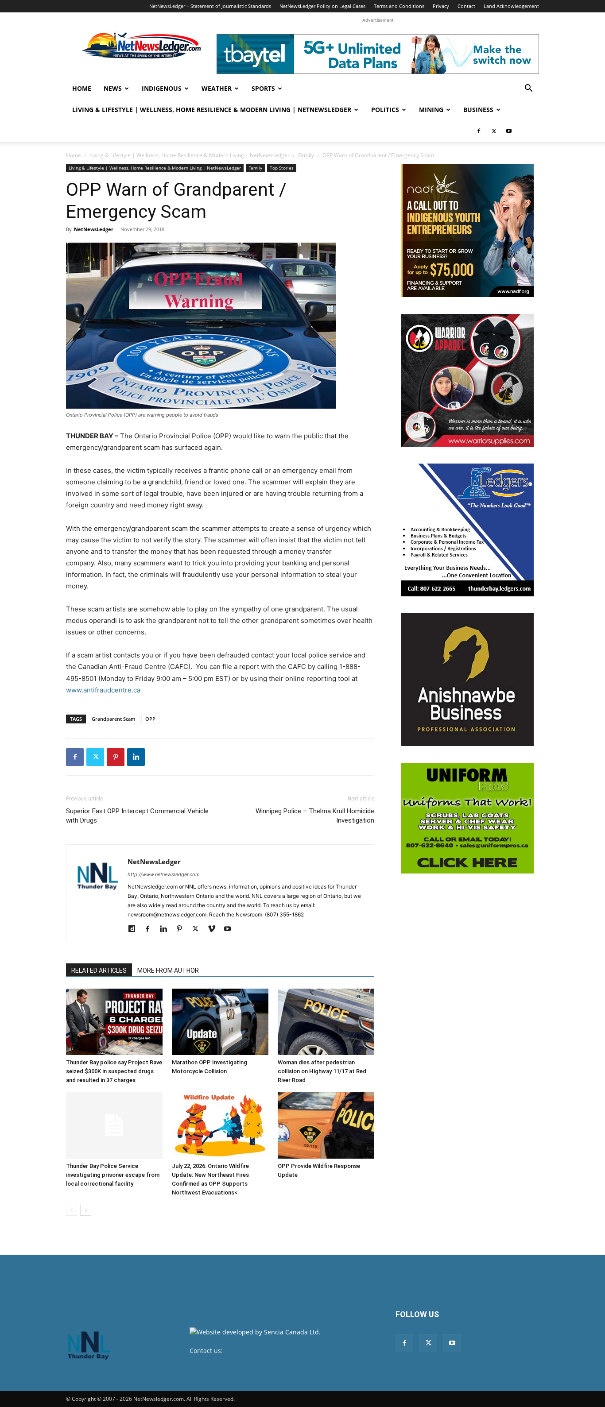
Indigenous (162, 88)
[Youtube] (509, 131)
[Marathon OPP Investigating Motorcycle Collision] (220, 1022)
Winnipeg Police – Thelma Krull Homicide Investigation (315, 815)
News (113, 88)
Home (81, 88)
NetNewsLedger (93, 229)
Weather (217, 88)
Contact (466, 6)
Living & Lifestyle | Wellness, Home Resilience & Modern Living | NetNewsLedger (211, 109)
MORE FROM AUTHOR (168, 970)
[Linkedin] (136, 757)
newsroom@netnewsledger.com (272, 1350)
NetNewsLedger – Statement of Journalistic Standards (210, 6)
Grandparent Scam (114, 718)
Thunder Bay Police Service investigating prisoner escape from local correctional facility (112, 1175)
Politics (385, 109)
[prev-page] (71, 1210)
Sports (263, 88)
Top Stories (282, 168)
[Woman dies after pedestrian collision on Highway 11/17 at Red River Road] (326, 1022)
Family (306, 155)
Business (478, 109)
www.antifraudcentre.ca (103, 690)
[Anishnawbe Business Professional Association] (467, 679)
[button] (528, 89)
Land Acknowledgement (511, 6)
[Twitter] (493, 131)
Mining (431, 109)
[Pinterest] (115, 757)
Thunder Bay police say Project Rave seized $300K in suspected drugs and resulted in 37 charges (114, 1071)
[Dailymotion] (135, 929)
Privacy (441, 6)
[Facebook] (478, 131)
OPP (150, 718)
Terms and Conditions (399, 6)
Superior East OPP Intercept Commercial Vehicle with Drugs (137, 815)
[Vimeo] (214, 929)
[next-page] (85, 1210)
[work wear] (467, 380)
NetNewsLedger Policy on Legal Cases (322, 6)
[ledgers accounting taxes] (467, 530)
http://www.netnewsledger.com (164, 874)
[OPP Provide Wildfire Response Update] (326, 1125)
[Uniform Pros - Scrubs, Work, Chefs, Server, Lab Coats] (467, 818)
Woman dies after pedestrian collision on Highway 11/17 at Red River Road (322, 1071)
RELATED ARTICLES (99, 970)
